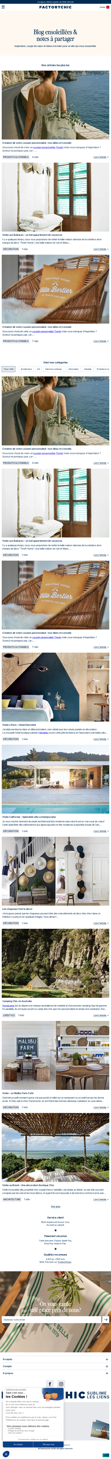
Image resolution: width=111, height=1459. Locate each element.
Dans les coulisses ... (54, 369)
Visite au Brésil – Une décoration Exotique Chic (28, 1185)
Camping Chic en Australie (17, 1001)
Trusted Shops (64, 1262)
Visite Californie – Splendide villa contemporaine (29, 816)
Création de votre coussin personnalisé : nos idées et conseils (36, 142)
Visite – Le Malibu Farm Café (18, 1093)
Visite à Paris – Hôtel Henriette (19, 724)
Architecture (26, 369)
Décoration (74, 369)
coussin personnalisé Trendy (48, 147)
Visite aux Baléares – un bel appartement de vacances (32, 234)
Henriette (43, 732)
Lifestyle (87, 369)
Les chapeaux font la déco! (17, 908)
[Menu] (3, 7)
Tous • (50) (8, 369)
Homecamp (8, 1005)
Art (38, 369)
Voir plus (55, 1206)
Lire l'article (100, 157)
